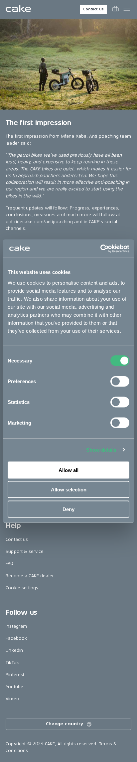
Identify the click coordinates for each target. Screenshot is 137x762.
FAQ (9, 563)
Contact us (93, 9)
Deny (68, 509)
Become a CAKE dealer (30, 575)
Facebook (16, 638)
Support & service (25, 551)
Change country (64, 723)
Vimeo (12, 698)
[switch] (119, 381)
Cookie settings (22, 587)
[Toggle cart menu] (115, 9)
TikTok (12, 662)
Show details (101, 450)
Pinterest (15, 674)
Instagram (16, 626)
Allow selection (68, 489)
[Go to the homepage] (18, 9)
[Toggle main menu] (126, 9)
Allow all (68, 470)
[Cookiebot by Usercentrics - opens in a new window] (100, 248)
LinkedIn (14, 650)
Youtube (14, 686)
